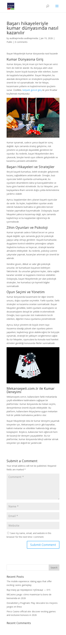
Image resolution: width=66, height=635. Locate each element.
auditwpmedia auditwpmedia (24, 38)
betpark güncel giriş (32, 90)
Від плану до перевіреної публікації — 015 (28, 589)
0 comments (21, 41)
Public (9, 41)
